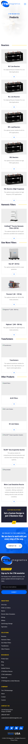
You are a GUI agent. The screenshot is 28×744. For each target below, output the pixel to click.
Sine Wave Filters (6, 642)
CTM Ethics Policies (6, 671)
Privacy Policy (14, 740)
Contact (3, 697)
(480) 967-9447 (5, 714)
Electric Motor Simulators (8, 614)
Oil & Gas (4, 604)
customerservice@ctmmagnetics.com (11, 718)
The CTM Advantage (7, 690)
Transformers (4, 646)
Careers (3, 700)
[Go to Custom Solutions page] (14, 520)
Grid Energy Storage (7, 623)
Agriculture (4, 626)
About (3, 693)
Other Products (5, 649)
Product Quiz (4, 658)
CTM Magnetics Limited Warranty (10, 681)
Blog (2, 662)
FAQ (2, 665)
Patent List (4, 677)
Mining (3, 617)
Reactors (3, 636)
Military (3, 620)
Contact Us (12, 546)
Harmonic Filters (5, 639)
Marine (3, 611)
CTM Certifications (6, 674)
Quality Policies (5, 668)
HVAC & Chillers (5, 608)
